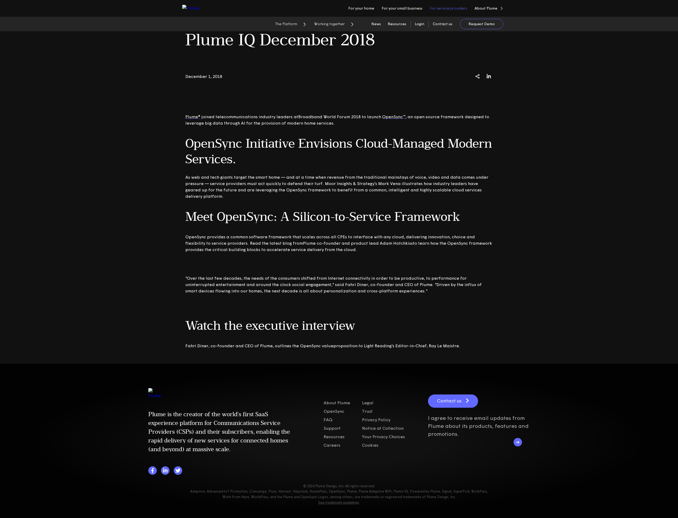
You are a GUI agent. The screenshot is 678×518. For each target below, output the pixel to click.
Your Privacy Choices (383, 436)
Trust (367, 411)
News (376, 23)
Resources (397, 23)
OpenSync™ (393, 116)
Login (419, 23)
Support (332, 428)
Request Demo (482, 23)
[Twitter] (178, 470)
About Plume (337, 402)
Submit (518, 442)
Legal (367, 402)
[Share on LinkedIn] (488, 76)
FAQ (328, 419)
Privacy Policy (376, 419)
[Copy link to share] (477, 76)
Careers (332, 445)
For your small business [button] (402, 8)
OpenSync (334, 411)
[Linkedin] (165, 470)
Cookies (370, 445)
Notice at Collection (383, 428)
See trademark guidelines (338, 502)
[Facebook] (152, 470)
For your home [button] (361, 8)
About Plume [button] (486, 8)
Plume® (192, 116)
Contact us (442, 23)
